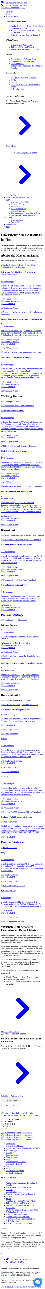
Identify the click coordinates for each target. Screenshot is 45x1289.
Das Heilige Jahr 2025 (20, 202)
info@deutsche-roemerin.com (15, 3)
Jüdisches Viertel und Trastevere (23, 47)
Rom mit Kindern (18, 211)
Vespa (13, 87)
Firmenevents (11, 224)
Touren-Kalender (12, 1101)
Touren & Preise (12, 16)
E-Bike (14, 80)
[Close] (2, 1111)
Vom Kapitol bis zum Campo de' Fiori (26, 49)
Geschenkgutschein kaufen (26, 152)
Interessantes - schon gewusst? (23, 215)
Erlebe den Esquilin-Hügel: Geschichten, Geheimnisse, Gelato (27, 27)
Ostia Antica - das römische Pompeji (25, 35)
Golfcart (14, 82)
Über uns (9, 14)
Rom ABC (15, 222)
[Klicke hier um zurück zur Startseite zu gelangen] (12, 7)
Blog (8, 200)
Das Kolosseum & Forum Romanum (25, 59)
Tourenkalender (12, 1155)
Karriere (9, 1166)
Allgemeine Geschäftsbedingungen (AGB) (23, 1148)
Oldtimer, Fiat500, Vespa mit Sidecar (25, 84)
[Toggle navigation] (24, 8)
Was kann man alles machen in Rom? (25, 213)
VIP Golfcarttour (17, 89)
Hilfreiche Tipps (17, 204)
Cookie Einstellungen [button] (14, 1173)
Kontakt (9, 1153)
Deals (18, 197)
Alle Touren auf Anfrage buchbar (24, 78)
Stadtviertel (15, 206)
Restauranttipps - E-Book (16, 1162)
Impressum (10, 1144)
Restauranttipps (17, 220)
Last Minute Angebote (15, 1171)
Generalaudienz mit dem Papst (23, 61)
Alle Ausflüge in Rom (14, 1150)
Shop (8, 227)
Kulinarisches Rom (18, 209)
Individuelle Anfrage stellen (12, 1096)
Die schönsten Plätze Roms (21, 45)
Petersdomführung (18, 64)
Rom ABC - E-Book (14, 1164)
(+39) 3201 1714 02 (11, 5)
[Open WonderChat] (38, 1282)
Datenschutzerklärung (14, 1146)
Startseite (9, 12)
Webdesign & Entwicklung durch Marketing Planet (21, 1287)
